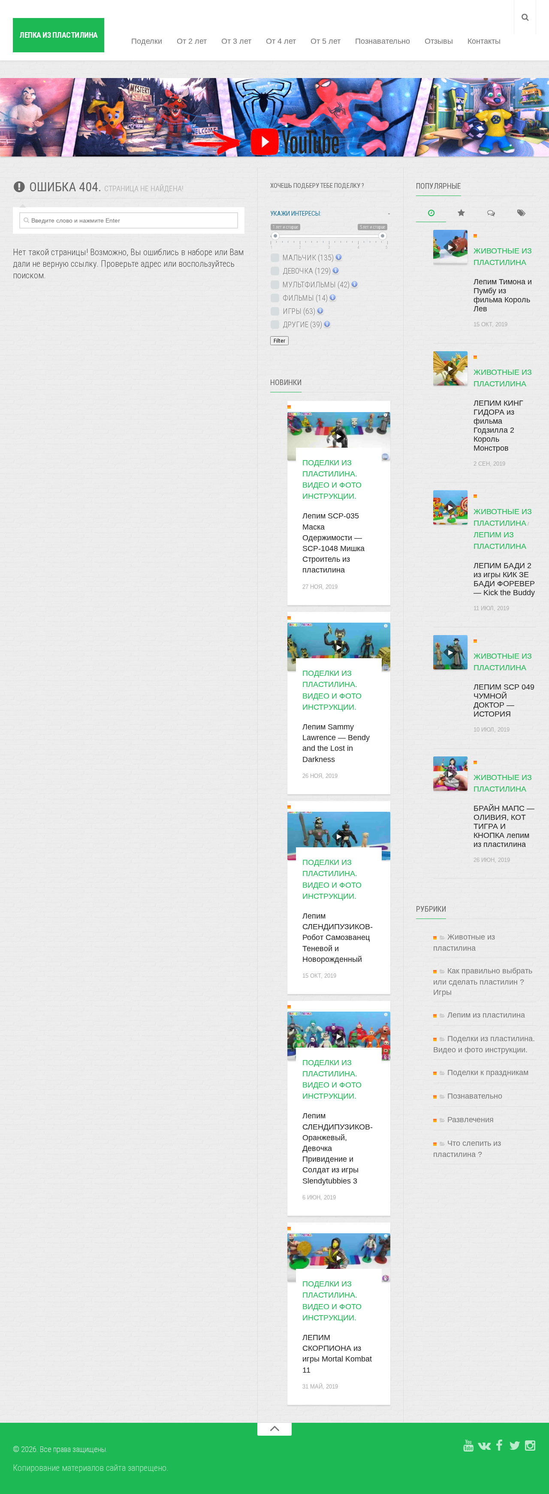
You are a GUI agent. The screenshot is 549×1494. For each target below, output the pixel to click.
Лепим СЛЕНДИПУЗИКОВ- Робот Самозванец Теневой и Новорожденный (337, 938)
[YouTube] (468, 1446)
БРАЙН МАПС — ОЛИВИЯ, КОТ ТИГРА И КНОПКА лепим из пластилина (504, 826)
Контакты (484, 41)
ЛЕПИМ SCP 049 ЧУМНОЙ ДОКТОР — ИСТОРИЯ (504, 700)
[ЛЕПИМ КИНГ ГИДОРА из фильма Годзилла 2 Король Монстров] (450, 368)
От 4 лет (281, 41)
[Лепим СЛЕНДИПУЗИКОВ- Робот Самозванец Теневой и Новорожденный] (338, 836)
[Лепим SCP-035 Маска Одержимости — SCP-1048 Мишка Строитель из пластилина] (338, 436)
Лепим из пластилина (486, 1015)
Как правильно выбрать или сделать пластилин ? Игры (482, 982)
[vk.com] (484, 1446)
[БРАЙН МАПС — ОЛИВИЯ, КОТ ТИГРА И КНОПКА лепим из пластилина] (450, 773)
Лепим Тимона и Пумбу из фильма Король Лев (503, 295)
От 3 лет (236, 41)
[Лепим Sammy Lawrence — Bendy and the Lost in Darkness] (338, 647)
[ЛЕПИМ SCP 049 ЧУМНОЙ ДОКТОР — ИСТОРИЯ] (450, 652)
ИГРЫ (298, 311)
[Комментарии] (491, 213)
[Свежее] (431, 213)
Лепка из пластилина (58, 34)
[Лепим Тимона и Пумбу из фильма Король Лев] (450, 247)
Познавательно (382, 41)
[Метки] (521, 213)
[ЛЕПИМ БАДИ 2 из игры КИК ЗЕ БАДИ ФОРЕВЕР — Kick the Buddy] (450, 507)
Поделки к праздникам (487, 1072)
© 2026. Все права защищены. (60, 1449)
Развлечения (470, 1119)
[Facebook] (499, 1446)
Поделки (146, 41)
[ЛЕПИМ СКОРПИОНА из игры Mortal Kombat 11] (338, 1257)
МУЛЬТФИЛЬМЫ (315, 284)
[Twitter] (515, 1446)
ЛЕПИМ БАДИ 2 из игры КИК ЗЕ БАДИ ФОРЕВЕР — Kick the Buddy (504, 579)
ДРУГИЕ (301, 324)
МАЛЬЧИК (307, 257)
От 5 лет (326, 41)
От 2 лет (192, 41)
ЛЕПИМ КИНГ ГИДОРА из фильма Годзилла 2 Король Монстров (498, 425)
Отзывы (439, 41)
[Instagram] (530, 1446)
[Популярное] (461, 213)
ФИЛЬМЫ (304, 297)
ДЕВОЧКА (306, 270)
